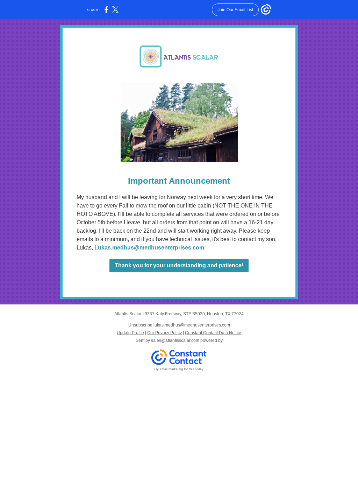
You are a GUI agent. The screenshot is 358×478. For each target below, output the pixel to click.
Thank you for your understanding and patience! (179, 265)
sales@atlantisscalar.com (175, 340)
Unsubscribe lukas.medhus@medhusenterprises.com (179, 325)
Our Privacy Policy (164, 332)
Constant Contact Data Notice (213, 332)
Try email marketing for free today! (179, 369)
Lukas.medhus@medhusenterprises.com (149, 248)
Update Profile (130, 332)
